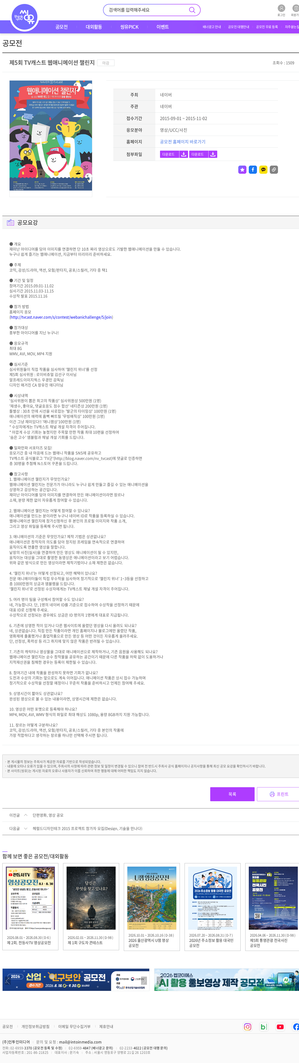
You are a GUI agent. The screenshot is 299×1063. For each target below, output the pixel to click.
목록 (232, 794)
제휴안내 (106, 1026)
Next (144, 981)
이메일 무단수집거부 (74, 1026)
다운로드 (168, 154)
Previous (8, 981)
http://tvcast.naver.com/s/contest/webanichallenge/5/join (61, 317)
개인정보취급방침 (35, 1026)
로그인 (281, 14)
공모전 (7, 1026)
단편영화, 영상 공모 (48, 815)
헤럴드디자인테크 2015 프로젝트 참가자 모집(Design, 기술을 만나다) (87, 828)
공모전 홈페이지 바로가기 (183, 141)
